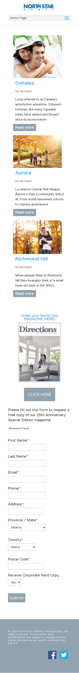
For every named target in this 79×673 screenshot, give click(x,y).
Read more (24, 127)
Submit (17, 598)
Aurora (23, 172)
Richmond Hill (31, 258)
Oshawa (24, 82)
